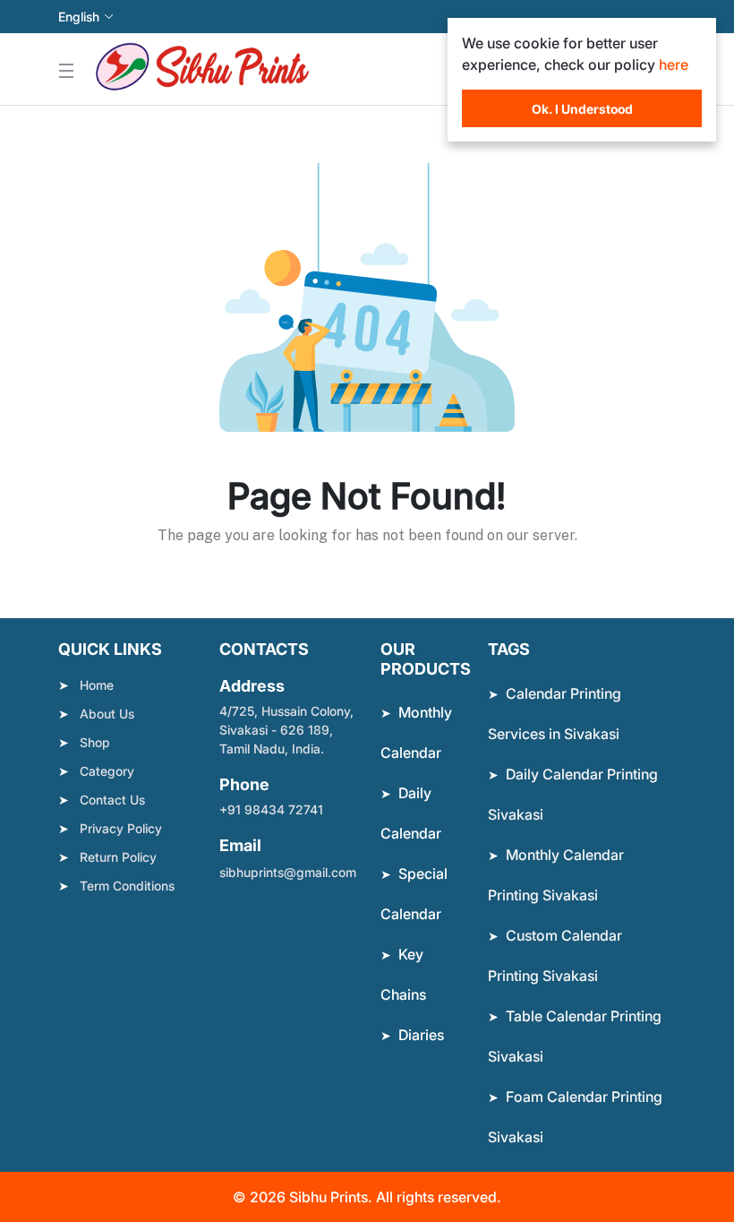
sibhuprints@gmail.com (287, 872)
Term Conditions (127, 885)
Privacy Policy (121, 828)
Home (97, 685)
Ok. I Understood (582, 108)
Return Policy (118, 857)
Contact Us (112, 799)
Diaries (421, 1035)
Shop (95, 742)
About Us (107, 713)
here (673, 64)
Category (107, 771)
